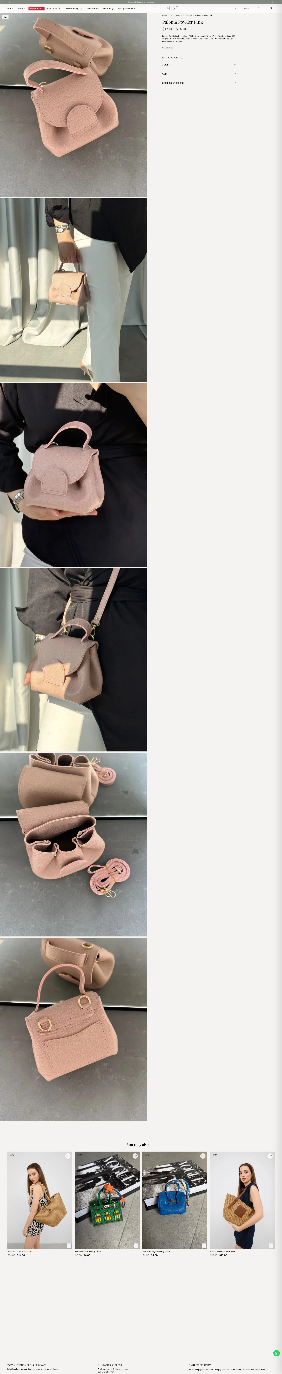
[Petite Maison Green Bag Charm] (107, 1200)
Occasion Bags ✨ (73, 8)
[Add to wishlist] (67, 1156)
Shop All (22, 8)
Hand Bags (108, 8)
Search (245, 8)
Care (164, 73)
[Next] (272, 2)
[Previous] (9, 2)
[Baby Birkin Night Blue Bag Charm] (174, 1200)
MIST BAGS (175, 15)
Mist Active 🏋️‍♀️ (54, 8)
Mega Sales (36, 8)
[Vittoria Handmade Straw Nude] (242, 1200)
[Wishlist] (259, 8)
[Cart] (271, 8)
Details (165, 64)
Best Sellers (93, 8)
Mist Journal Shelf (127, 8)
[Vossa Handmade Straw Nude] (39, 1200)
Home (10, 8)
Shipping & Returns (173, 82)
